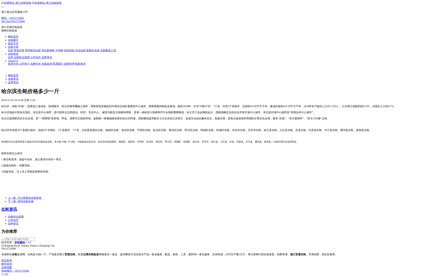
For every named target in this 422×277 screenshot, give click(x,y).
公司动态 (13, 220)
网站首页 (13, 36)
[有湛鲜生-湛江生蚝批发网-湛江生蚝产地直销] (211, 3)
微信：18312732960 (12, 18)
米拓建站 (20, 242)
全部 (10, 50)
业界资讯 (13, 82)
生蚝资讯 (13, 79)
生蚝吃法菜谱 (16, 216)
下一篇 (21, 201)
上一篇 (25, 198)
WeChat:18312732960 (13, 21)
